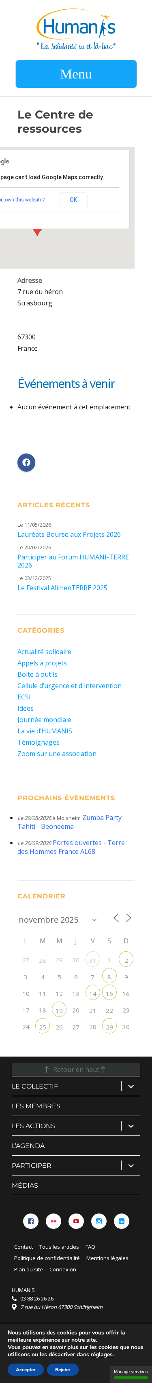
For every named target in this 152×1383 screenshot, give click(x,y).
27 (75, 1027)
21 (92, 1010)
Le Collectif (35, 1086)
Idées (25, 708)
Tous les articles (59, 1246)
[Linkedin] (121, 1221)
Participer (31, 1165)
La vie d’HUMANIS (44, 730)
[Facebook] (31, 1221)
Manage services (131, 1371)
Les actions (33, 1126)
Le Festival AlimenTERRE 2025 (62, 587)
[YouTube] (76, 1221)
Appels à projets (42, 663)
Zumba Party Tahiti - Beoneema (69, 822)
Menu (76, 73)
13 (75, 993)
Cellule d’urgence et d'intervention (69, 685)
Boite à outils (37, 674)
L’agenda (28, 1146)
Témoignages (38, 742)
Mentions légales (107, 1258)
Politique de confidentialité (47, 1258)
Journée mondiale (44, 719)
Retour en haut (76, 1069)
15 (109, 993)
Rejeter (63, 1369)
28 (42, 960)
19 (59, 1010)
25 (42, 1027)
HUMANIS (23, 1290)
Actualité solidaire (44, 651)
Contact (23, 1246)
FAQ (90, 1246)
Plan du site (28, 1269)
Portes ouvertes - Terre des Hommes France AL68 (71, 847)
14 (92, 993)
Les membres (36, 1106)
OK (73, 200)
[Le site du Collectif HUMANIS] (76, 28)
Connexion (62, 1269)
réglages (102, 1354)
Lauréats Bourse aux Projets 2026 (69, 534)
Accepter (26, 1369)
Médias (25, 1185)
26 (59, 1027)
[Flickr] (53, 1221)
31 (92, 960)
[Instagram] (99, 1221)
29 (109, 1027)
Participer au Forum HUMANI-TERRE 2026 (73, 561)
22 (109, 1010)
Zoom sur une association (56, 753)
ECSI (24, 697)
